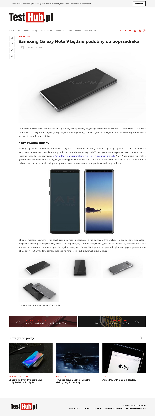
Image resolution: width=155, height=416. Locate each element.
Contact (86, 408)
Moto (42, 31)
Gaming (113, 320)
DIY (64, 31)
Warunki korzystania (114, 408)
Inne (70, 31)
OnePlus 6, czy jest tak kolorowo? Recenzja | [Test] (46, 323)
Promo (78, 31)
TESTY (26, 31)
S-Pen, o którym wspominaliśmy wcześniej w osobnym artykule (84, 156)
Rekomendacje (90, 31)
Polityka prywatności (136, 408)
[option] (31, 364)
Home (11, 31)
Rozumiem (139, 4)
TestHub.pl (30, 47)
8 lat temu (39, 47)
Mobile (21, 37)
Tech (34, 31)
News (19, 31)
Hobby (58, 31)
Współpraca (74, 408)
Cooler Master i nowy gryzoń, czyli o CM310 (112, 323)
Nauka (50, 31)
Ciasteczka (97, 408)
